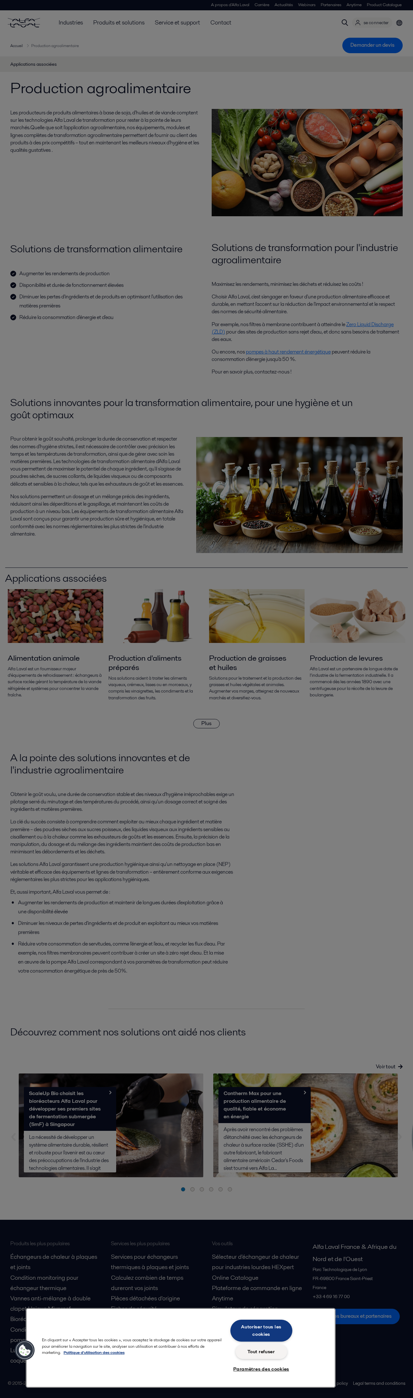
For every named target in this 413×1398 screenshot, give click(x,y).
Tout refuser (261, 1351)
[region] (181, 1348)
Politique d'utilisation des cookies (94, 1352)
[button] (25, 1350)
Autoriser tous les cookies (261, 1330)
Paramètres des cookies (261, 1369)
